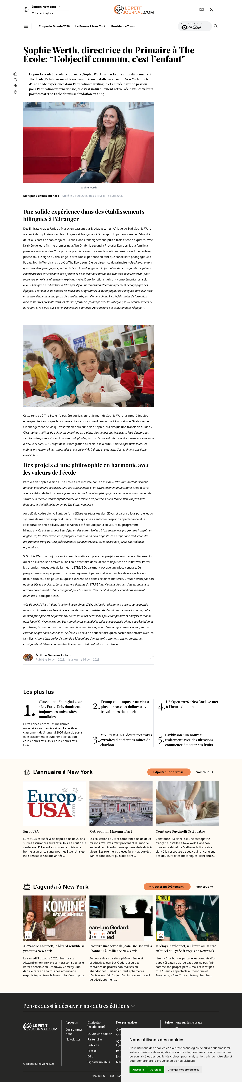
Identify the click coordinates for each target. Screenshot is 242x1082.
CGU (91, 1056)
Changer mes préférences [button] (183, 1069)
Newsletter (73, 1039)
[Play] (206, 26)
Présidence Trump (123, 26)
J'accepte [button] (138, 1069)
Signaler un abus (99, 1062)
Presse (92, 1051)
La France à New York (90, 26)
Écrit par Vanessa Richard (41, 196)
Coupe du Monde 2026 (54, 26)
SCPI (119, 1035)
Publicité (93, 1045)
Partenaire (95, 1039)
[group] (207, 25)
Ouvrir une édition (100, 1034)
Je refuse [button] (155, 1069)
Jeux (119, 1056)
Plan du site (99, 1076)
